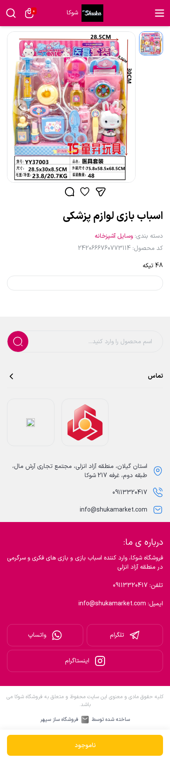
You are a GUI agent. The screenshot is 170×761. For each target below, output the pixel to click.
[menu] (159, 13)
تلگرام (117, 635)
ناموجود (85, 745)
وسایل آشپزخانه (114, 236)
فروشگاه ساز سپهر (59, 719)
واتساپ (37, 635)
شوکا (72, 13)
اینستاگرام (77, 660)
